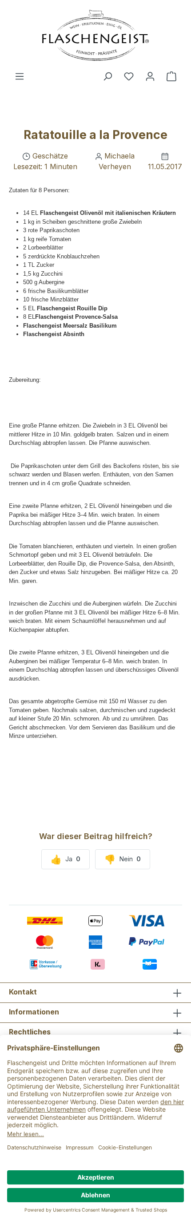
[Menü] (19, 76)
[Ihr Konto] (150, 76)
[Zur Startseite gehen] (95, 35)
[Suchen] (107, 76)
